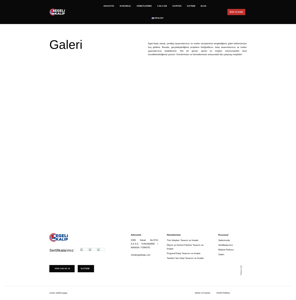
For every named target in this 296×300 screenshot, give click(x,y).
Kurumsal (125, 6)
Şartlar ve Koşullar (202, 293)
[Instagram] (144, 293)
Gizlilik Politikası (223, 293)
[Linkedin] (149, 293)
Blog (203, 6)
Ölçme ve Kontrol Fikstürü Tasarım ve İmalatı (185, 247)
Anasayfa (108, 6)
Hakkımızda (224, 240)
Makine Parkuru (226, 249)
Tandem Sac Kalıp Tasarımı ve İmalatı (185, 258)
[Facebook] (138, 293)
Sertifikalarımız (225, 245)
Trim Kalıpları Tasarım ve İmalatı (182, 240)
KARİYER (177, 6)
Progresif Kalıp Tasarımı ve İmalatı (183, 253)
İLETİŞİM (191, 6)
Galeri (221, 254)
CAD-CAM (162, 6)
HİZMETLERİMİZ (144, 6)
